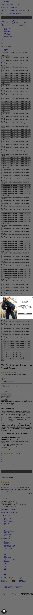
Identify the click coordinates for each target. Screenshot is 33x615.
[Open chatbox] (4, 611)
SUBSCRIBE (25, 313)
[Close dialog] (32, 297)
